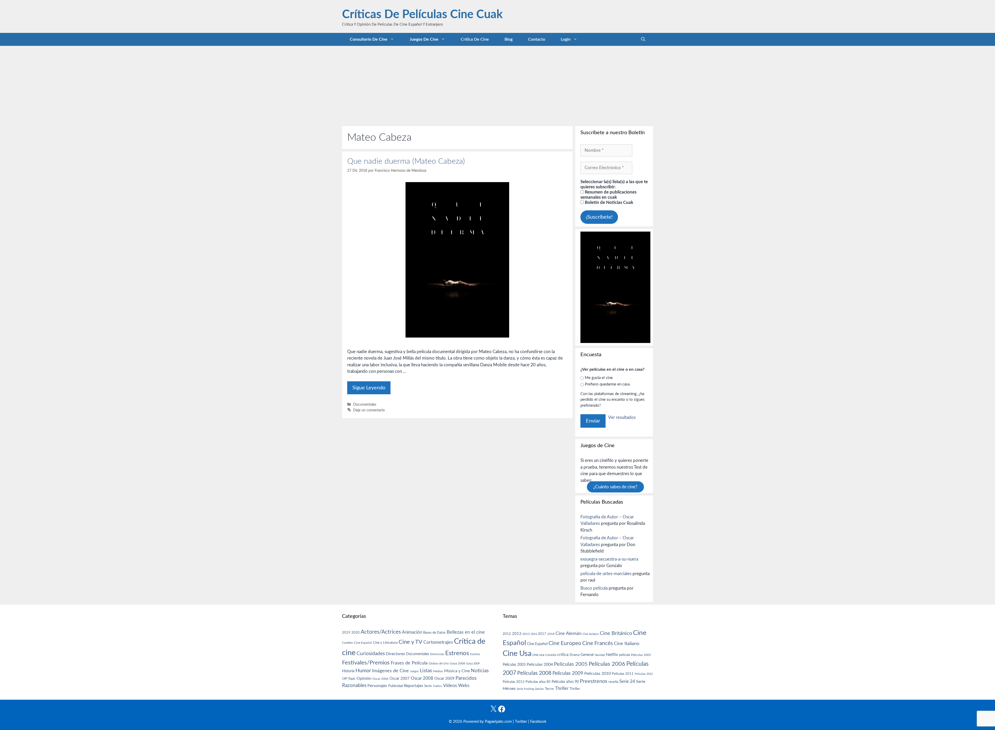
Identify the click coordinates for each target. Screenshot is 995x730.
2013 (516, 634)
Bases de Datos (434, 632)
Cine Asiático (590, 634)
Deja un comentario (369, 410)
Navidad (600, 655)
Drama (574, 655)
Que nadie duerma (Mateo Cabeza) (406, 161)
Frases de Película (409, 663)
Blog (508, 39)
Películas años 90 (565, 682)
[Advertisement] (497, 84)
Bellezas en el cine (466, 632)
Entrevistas (437, 654)
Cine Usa (517, 653)
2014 (534, 634)
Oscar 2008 (422, 678)
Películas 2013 (513, 681)
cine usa (538, 654)
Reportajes (413, 686)
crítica (562, 655)
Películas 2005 (571, 664)
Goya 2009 (473, 663)
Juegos (414, 671)
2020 (355, 632)
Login (566, 39)
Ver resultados (622, 417)
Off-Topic (349, 679)
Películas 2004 (540, 664)
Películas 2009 (567, 673)
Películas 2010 (597, 673)
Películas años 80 (538, 682)
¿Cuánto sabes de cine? (615, 487)
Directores (395, 654)
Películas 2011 (623, 673)
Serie (428, 686)
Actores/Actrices (381, 632)
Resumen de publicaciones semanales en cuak (608, 194)
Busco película (594, 588)
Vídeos (450, 685)
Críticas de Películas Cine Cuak (422, 14)
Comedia (550, 655)
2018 (551, 633)
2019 (346, 632)
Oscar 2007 (399, 679)
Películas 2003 (514, 665)
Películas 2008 (534, 673)
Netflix (612, 655)
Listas (426, 670)
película (624, 655)
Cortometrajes (438, 642)
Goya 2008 (457, 663)
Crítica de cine (475, 39)
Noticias (480, 670)
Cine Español (363, 642)
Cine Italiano (626, 643)
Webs (463, 686)
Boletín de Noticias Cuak (608, 202)
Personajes (377, 686)
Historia (348, 671)
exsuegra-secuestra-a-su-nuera (609, 559)
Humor (363, 670)
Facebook (538, 722)
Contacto (536, 39)
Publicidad (395, 686)
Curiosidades (371, 653)
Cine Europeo (565, 643)
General (587, 655)
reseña (613, 682)
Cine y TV (410, 642)
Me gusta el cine (599, 378)
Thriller (561, 688)
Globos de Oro (439, 663)
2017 (542, 634)
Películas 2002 (641, 655)
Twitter (521, 722)
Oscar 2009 (444, 679)
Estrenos (457, 653)
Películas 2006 (607, 664)
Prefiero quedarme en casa (607, 384)
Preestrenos (593, 681)
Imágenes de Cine (390, 670)
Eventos (475, 654)
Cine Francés (597, 643)
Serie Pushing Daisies (530, 689)
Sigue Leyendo (368, 387)
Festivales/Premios (366, 662)
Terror (549, 689)
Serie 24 (627, 681)
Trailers (437, 686)
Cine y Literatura (385, 643)
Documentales (364, 404)
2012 (507, 634)
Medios (438, 671)
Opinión (364, 678)
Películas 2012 (644, 673)
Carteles (347, 642)
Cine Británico (616, 633)
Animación (412, 632)
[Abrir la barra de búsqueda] (643, 39)
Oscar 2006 (380, 678)
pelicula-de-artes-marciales (605, 573)
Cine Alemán (568, 633)
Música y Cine (457, 671)
